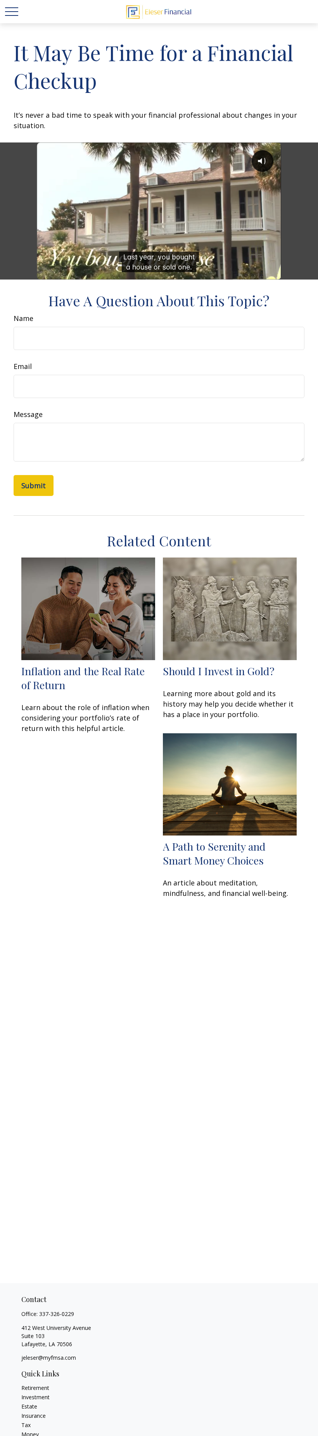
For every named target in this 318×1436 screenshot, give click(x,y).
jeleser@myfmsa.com (48, 1357)
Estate (29, 1406)
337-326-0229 (56, 1314)
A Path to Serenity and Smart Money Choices (214, 853)
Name (23, 318)
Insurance (33, 1415)
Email (23, 366)
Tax (26, 1425)
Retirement (35, 1387)
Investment (35, 1397)
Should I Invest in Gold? (219, 671)
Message (28, 414)
